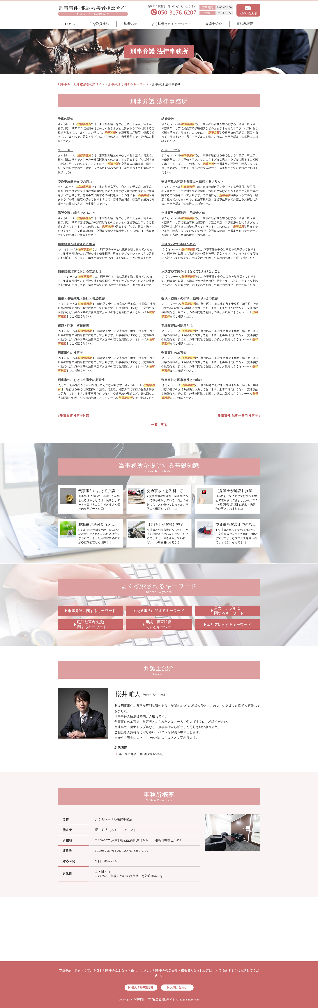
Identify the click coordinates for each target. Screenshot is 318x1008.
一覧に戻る (159, 424)
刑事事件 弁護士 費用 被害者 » (239, 415)
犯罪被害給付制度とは (177, 325)
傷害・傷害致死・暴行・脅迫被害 (81, 298)
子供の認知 (65, 118)
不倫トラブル (170, 150)
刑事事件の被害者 (70, 352)
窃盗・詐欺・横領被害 (73, 325)
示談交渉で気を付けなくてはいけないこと (191, 271)
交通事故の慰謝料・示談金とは (183, 213)
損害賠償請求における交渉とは (80, 271)
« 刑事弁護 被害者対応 (73, 415)
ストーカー (65, 150)
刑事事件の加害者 (173, 352)
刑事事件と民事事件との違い (181, 380)
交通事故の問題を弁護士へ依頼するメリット (192, 181)
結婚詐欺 (167, 118)
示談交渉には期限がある (178, 244)
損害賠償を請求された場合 (76, 244)
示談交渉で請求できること (76, 213)
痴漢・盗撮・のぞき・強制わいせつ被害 (189, 298)
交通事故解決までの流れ (75, 181)
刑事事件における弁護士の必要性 (81, 380)
